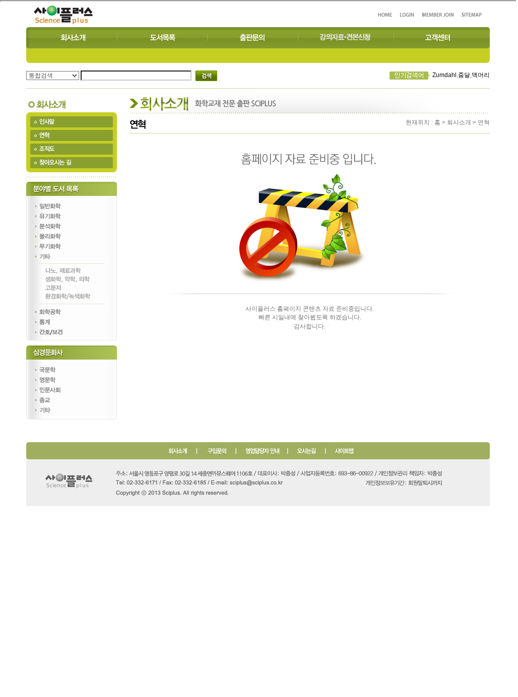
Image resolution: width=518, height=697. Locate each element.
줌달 (464, 75)
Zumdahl (444, 75)
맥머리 (481, 75)
